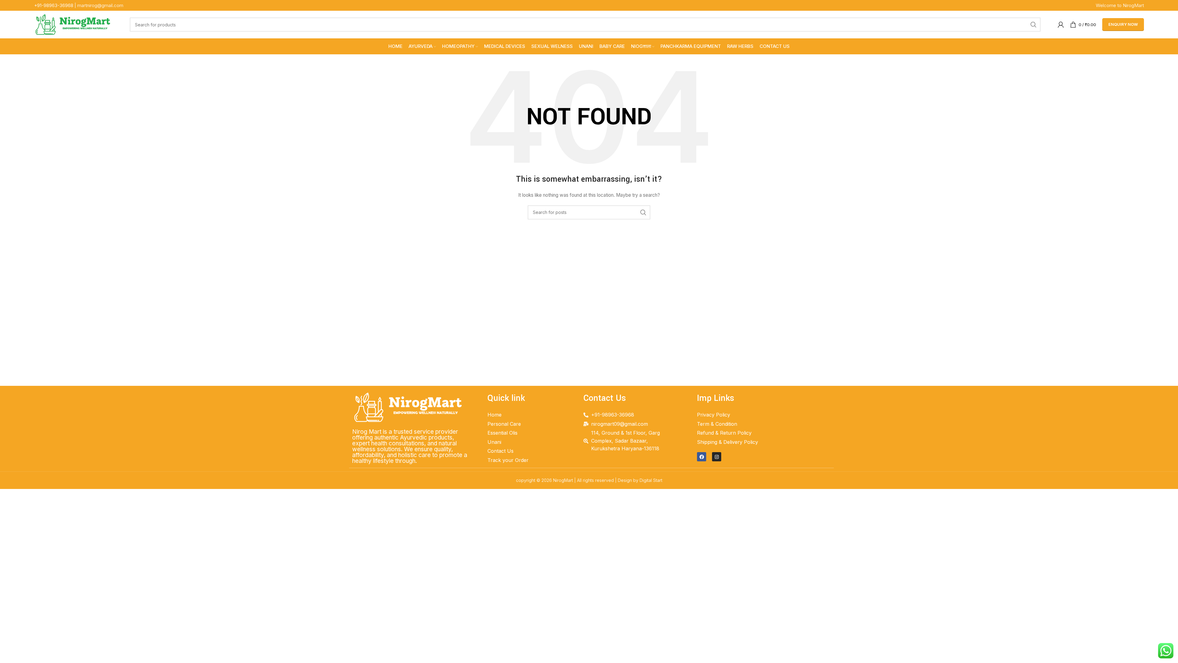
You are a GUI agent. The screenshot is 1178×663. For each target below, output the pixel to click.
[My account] (1061, 24)
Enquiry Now (1123, 24)
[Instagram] (716, 456)
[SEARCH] (1033, 24)
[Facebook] (701, 456)
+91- (53, 5)
